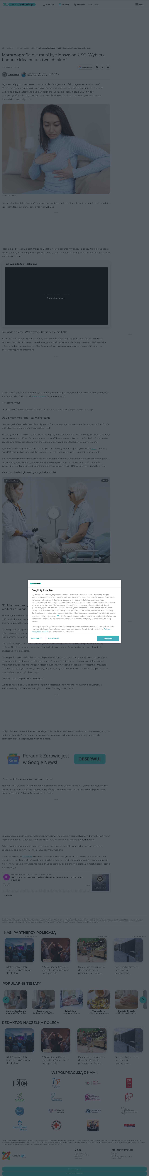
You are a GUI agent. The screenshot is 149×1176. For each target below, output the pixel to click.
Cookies (45, 632)
